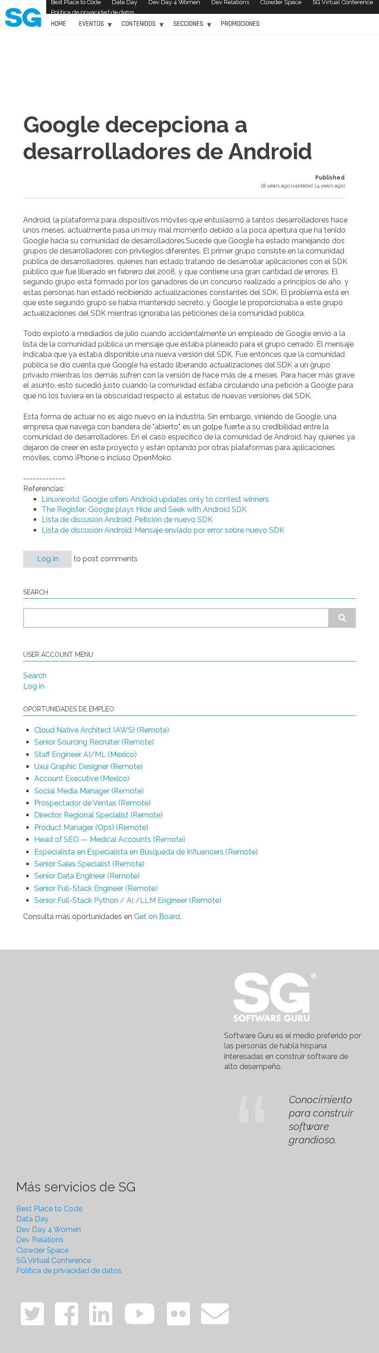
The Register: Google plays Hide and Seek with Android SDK (144, 509)
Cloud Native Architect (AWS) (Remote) (101, 730)
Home (58, 23)
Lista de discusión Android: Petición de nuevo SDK (127, 519)
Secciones (186, 27)
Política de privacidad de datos (92, 12)
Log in (47, 558)
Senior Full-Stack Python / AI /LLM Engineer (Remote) (127, 900)
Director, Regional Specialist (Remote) (98, 815)
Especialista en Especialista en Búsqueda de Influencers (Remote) (146, 852)
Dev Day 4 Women (48, 1229)
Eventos (89, 27)
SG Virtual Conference (53, 1260)
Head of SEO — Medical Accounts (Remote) (109, 839)
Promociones (240, 23)
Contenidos (136, 27)
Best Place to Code (49, 1208)
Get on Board (157, 916)
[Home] (23, 16)
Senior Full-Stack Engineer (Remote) (96, 888)
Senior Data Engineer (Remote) (87, 876)
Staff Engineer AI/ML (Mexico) (85, 754)
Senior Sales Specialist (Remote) (89, 864)
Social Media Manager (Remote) (89, 791)
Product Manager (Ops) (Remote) (91, 827)
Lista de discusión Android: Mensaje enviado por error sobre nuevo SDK (163, 530)
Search (35, 675)
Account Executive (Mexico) (81, 778)
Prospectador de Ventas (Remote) (92, 803)
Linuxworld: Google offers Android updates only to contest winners (155, 499)
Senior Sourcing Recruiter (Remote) (94, 742)
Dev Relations (40, 1239)
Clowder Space (42, 1250)
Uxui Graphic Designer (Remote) (88, 766)
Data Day (32, 1219)
